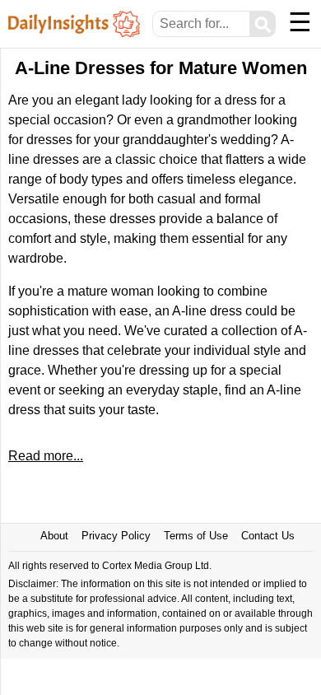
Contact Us (268, 535)
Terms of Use (196, 535)
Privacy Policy (116, 535)
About (54, 535)
